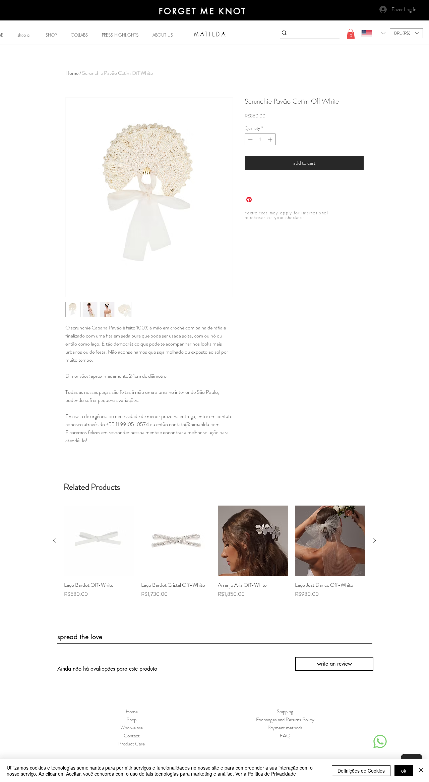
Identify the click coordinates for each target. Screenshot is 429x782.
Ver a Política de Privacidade (265, 773)
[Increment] (271, 139)
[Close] (421, 771)
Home (71, 73)
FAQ (285, 735)
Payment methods (285, 727)
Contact (132, 735)
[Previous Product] (54, 540)
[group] (214, 555)
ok (403, 770)
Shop (131, 719)
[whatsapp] (380, 741)
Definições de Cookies (361, 770)
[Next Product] (375, 540)
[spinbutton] (260, 139)
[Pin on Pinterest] (249, 200)
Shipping (285, 711)
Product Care (131, 743)
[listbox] (406, 33)
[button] (51, 35)
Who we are (131, 727)
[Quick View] (99, 541)
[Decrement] (250, 139)
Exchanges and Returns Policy (285, 719)
